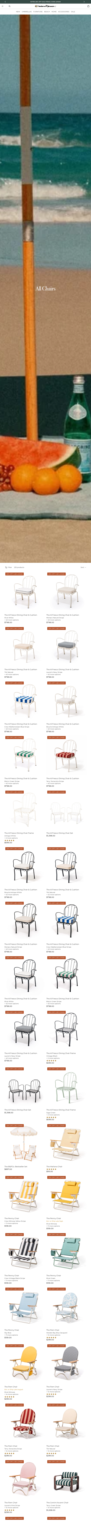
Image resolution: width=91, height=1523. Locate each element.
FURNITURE (38, 12)
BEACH (47, 12)
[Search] (9, 6)
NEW (18, 12)
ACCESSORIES (63, 12)
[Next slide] (41, 591)
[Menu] (2, 6)
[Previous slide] (7, 591)
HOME (53, 12)
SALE (73, 12)
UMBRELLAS (27, 12)
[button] (83, 567)
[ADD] (41, 608)
